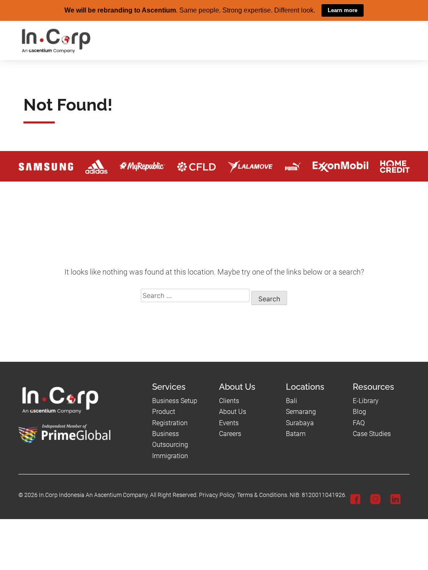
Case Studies (372, 433)
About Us (232, 412)
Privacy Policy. (217, 495)
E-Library (366, 400)
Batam (296, 433)
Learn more (342, 10)
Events (229, 422)
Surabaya (300, 422)
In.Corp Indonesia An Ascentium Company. (94, 495)
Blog (359, 412)
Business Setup (174, 400)
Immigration (170, 455)
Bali (291, 400)
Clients (229, 400)
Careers (230, 433)
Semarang (301, 412)
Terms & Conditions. (262, 495)
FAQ (359, 422)
